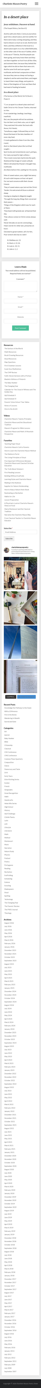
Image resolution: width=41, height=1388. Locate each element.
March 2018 (8, 1269)
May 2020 (8, 1180)
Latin (6, 820)
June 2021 (8, 1135)
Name (20, 297)
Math (6, 834)
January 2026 (9, 947)
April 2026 (8, 937)
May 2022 (8, 1097)
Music (6, 844)
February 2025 (9, 984)
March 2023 (8, 1063)
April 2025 (8, 978)
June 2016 (8, 1341)
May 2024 (8, 1015)
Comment (20, 279)
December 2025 (10, 950)
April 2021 (8, 1142)
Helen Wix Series (10, 803)
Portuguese (8, 865)
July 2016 (7, 1337)
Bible (6, 742)
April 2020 (8, 1183)
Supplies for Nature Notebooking (16, 486)
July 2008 (7, 1368)
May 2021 (8, 1139)
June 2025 (8, 971)
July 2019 (7, 1214)
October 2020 (9, 1163)
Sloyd (6, 892)
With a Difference (10, 711)
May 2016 (8, 1344)
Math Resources (10, 352)
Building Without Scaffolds (14, 476)
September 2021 (10, 1125)
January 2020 (9, 1193)
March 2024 (8, 1022)
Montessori (8, 841)
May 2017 (8, 1303)
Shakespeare (9, 889)
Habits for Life (9, 496)
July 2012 (7, 1354)
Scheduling (8, 879)
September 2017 (10, 1289)
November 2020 (10, 1159)
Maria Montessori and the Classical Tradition (17, 510)
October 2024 (9, 998)
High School (8, 807)
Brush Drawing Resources (13, 355)
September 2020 (10, 1166)
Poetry (7, 862)
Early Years (8, 776)
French (6, 786)
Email (20, 307)
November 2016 (10, 1323)
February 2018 (9, 1272)
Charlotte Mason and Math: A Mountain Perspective (18, 433)
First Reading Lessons (12, 472)
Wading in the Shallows (12, 483)
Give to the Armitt (10, 409)
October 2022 (9, 1080)
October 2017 (9, 1286)
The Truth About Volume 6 (13, 469)
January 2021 (9, 1152)
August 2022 (9, 1087)
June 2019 (8, 1217)
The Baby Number (10, 383)
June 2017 (8, 1300)
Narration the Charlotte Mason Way (17, 515)
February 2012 (9, 1358)
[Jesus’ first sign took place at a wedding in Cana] (20, 573)
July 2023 (7, 1050)
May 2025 (8, 974)
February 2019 (9, 1231)
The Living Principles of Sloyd (15, 457)
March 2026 (8, 940)
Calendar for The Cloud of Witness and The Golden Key (20, 391)
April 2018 (8, 1265)
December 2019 (10, 1197)
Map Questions (10, 362)
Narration (8, 848)
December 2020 (10, 1156)
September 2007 (10, 1371)
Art (5, 731)
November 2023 (10, 1036)
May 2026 (8, 933)
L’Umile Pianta (9, 817)
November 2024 (10, 995)
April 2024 (8, 1019)
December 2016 (10, 1320)
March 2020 (8, 1187)
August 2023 (9, 1046)
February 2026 (9, 943)
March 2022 (8, 1104)
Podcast (7, 858)
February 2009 (9, 1365)
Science (7, 882)
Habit (6, 797)
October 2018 (9, 1245)
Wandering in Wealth (12, 718)
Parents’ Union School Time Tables (16, 402)
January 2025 (9, 988)
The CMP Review (10, 372)
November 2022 (10, 1077)
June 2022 (8, 1094)
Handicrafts (8, 800)
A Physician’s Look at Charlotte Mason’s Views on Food (18, 504)
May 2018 (8, 1262)
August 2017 (9, 1293)
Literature (8, 831)
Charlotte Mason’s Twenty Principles (17, 419)
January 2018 (9, 1276)
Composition (9, 762)
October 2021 (9, 1121)
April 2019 (8, 1224)
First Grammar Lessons (12, 366)
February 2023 (9, 1067)
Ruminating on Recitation (13, 493)
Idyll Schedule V (10, 395)
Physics (7, 855)
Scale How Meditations (12, 369)
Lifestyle (7, 827)
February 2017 (9, 1313)
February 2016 (9, 1347)
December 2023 (10, 1032)
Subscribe (8, 528)
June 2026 (8, 930)
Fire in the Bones (10, 715)
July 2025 (7, 967)
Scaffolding (8, 875)
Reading (7, 868)
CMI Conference (10, 752)
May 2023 (8, 1056)
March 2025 (8, 981)
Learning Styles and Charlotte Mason (17, 479)
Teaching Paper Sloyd (12, 444)
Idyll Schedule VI (10, 399)
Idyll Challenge (9, 814)
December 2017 (10, 1279)
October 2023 (9, 1039)
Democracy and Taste (12, 769)
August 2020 (9, 1169)
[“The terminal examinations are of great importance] (20, 676)
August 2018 (9, 1252)
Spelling (7, 896)
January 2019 (9, 1234)
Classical (7, 749)
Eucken (7, 783)
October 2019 (9, 1204)
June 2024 (8, 1012)
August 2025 (9, 964)
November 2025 (10, 954)
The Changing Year (11, 386)
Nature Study (9, 851)
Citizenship (8, 745)
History (7, 810)
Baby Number (9, 738)
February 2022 (9, 1108)
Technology (8, 899)
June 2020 (8, 1176)
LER (5, 824)
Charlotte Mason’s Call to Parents (16, 447)
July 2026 (7, 926)
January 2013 (9, 1351)
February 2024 (9, 1026)
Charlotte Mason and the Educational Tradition (17, 423)
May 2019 (8, 1221)
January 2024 (9, 1029)
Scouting (7, 886)
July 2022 (7, 1091)
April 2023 (8, 1060)
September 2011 (10, 1361)
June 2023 (8, 1053)
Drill (6, 773)
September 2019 (10, 1207)
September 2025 (10, 961)
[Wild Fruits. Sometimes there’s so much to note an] (20, 607)
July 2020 (7, 1173)
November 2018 (10, 1241)
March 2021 (8, 1145)
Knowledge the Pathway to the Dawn (17, 708)
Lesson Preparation (11, 500)
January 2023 (9, 1070)
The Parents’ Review (11, 906)
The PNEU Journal (11, 910)
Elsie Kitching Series (11, 779)
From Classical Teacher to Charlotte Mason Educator (20, 519)
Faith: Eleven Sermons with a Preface (17, 376)
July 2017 (7, 1296)
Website (20, 317)
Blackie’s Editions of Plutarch (14, 379)
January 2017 (9, 1317)
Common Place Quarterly (13, 759)
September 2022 (10, 1084)
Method (7, 838)
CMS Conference (10, 755)
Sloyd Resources (10, 359)
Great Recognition (11, 793)
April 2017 (8, 1306)
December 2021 (10, 1115)
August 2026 (9, 923)
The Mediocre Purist (11, 454)
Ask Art (7, 735)
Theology (7, 913)
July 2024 (7, 1008)
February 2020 (9, 1190)
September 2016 (10, 1330)
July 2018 (7, 1255)
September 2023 (10, 1043)
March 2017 (8, 1310)
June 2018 (8, 1258)
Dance (6, 766)
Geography (8, 790)
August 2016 (9, 1334)
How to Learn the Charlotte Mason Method (20, 451)
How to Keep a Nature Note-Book (16, 490)
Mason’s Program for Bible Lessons (17, 428)
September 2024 (10, 1002)
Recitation (8, 872)
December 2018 (10, 1238)
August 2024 (9, 1005)
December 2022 (10, 1074)
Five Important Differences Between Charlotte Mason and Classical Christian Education (19, 463)
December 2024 (10, 991)
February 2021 (9, 1149)
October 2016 (9, 1327)
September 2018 (10, 1248)
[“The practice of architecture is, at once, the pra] (20, 642)
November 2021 (10, 1118)
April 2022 (8, 1101)
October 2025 (9, 957)
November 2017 (10, 1282)
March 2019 (8, 1228)
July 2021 (7, 1132)
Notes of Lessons (10, 406)
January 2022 (9, 1111)
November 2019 (10, 1200)
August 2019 (9, 1210)
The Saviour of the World (13, 348)
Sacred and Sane (10, 722)
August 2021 (9, 1128)
